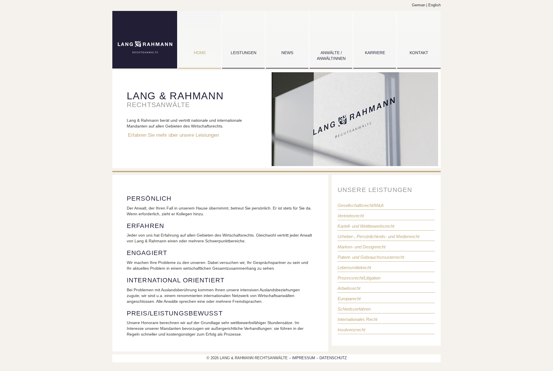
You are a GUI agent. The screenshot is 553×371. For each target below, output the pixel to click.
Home (200, 52)
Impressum (304, 358)
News (287, 52)
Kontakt (419, 52)
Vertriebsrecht (351, 215)
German (418, 5)
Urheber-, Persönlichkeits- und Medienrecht (378, 236)
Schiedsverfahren (354, 309)
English (434, 5)
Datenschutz (333, 358)
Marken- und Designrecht (361, 246)
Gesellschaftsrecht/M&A (361, 205)
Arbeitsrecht (349, 288)
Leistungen (243, 52)
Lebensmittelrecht (354, 267)
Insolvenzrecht (351, 329)
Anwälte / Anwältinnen (331, 55)
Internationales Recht (357, 319)
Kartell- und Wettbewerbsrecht (366, 226)
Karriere (375, 52)
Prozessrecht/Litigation (359, 277)
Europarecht (349, 298)
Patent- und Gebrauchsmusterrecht (371, 257)
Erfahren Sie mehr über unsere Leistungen (173, 135)
